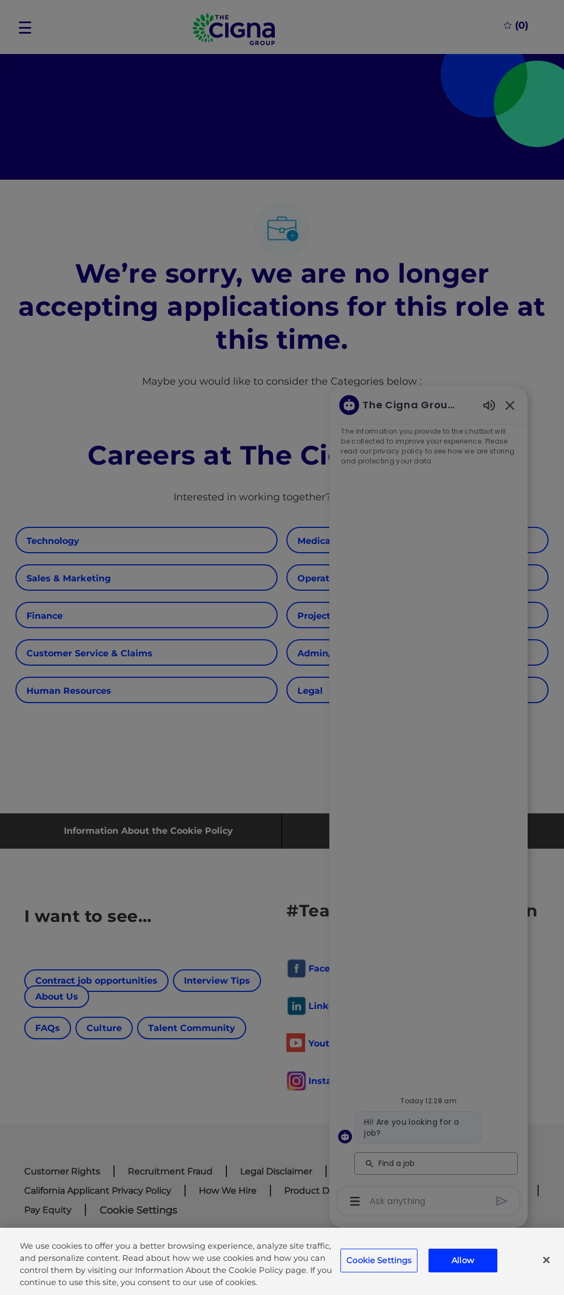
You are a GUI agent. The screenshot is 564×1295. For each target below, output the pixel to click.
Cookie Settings (378, 1260)
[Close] (546, 1260)
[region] (282, 1261)
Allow (463, 1260)
